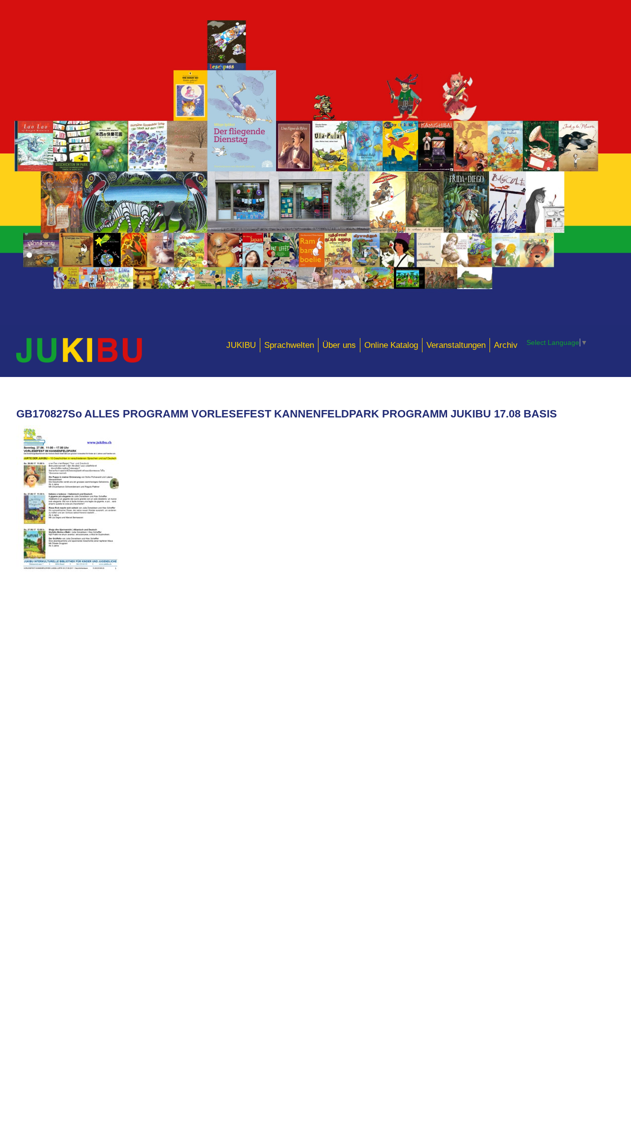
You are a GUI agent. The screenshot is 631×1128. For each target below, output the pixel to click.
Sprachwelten (289, 345)
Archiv (506, 345)
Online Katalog (391, 345)
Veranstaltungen (456, 345)
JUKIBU (241, 345)
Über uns (339, 345)
